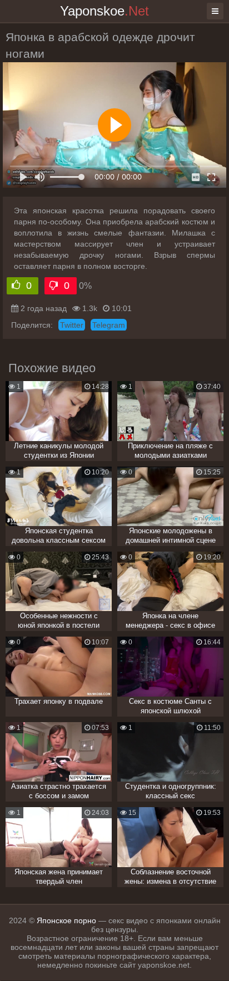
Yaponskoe (104, 10)
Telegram (108, 325)
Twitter (71, 325)
